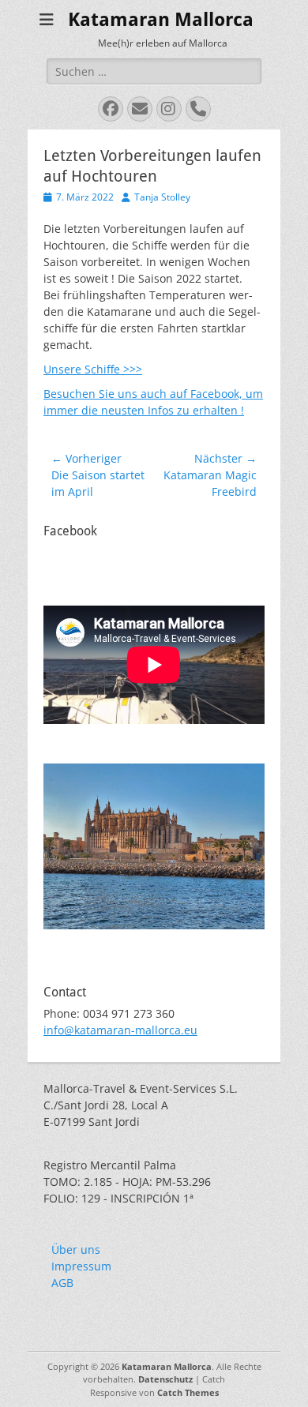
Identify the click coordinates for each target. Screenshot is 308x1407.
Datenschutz (165, 1379)
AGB (62, 1282)
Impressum (81, 1266)
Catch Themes (188, 1392)
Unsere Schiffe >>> (92, 369)
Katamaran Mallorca (161, 20)
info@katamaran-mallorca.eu (120, 1029)
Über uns (75, 1249)
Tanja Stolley (162, 197)
